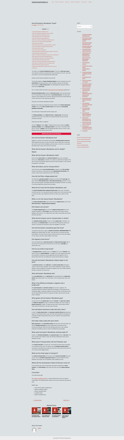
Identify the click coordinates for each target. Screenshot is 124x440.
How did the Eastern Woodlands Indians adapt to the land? (45, 51)
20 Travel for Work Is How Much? (56, 416)
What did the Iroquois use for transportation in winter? (44, 44)
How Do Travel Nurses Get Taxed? (84, 137)
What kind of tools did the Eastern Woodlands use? (43, 39)
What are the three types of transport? (40, 64)
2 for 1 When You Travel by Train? (46, 416)
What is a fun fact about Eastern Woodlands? (42, 41)
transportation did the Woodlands (56, 89)
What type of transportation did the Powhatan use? (43, 63)
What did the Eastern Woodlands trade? (41, 35)
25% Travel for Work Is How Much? (65, 416)
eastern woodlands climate (40, 378)
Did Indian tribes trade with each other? (40, 59)
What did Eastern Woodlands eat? (39, 53)
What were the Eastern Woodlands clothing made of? (43, 61)
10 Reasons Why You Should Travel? (36, 416)
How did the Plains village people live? (40, 38)
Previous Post (37, 400)
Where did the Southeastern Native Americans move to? (44, 66)
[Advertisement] (62, 11)
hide (47, 29)
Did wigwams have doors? (38, 48)
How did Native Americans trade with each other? (43, 58)
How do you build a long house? (39, 49)
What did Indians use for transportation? (41, 36)
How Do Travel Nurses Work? (83, 147)
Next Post (66, 400)
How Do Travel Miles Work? (82, 145)
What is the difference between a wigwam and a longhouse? (45, 54)
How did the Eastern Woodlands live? (40, 31)
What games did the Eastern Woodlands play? (42, 56)
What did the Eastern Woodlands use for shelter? (42, 33)
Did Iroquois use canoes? (37, 43)
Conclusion (34, 68)
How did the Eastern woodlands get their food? (42, 46)
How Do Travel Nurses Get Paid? (83, 139)
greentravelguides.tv (40, 2)
